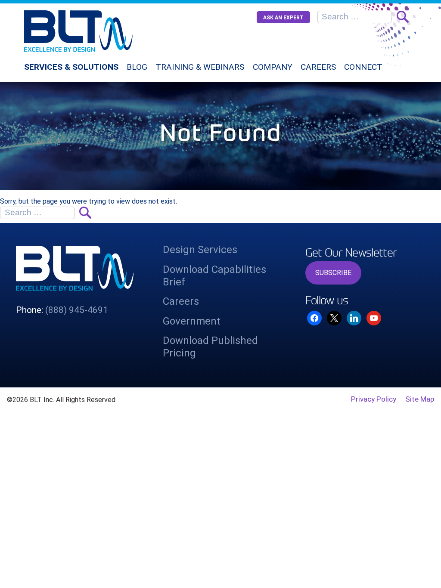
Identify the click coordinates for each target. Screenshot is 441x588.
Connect (363, 67)
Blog (137, 67)
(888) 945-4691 (76, 310)
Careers (318, 67)
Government (191, 321)
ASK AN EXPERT (283, 18)
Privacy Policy (373, 399)
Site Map (419, 399)
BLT (100, 31)
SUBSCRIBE (333, 273)
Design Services (200, 250)
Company (272, 67)
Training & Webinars (199, 67)
